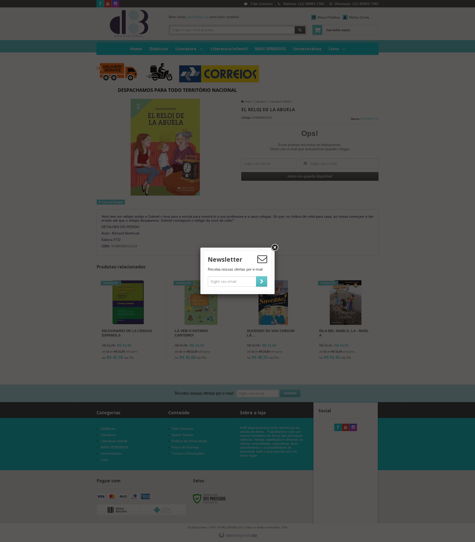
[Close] (274, 247)
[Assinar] (261, 281)
